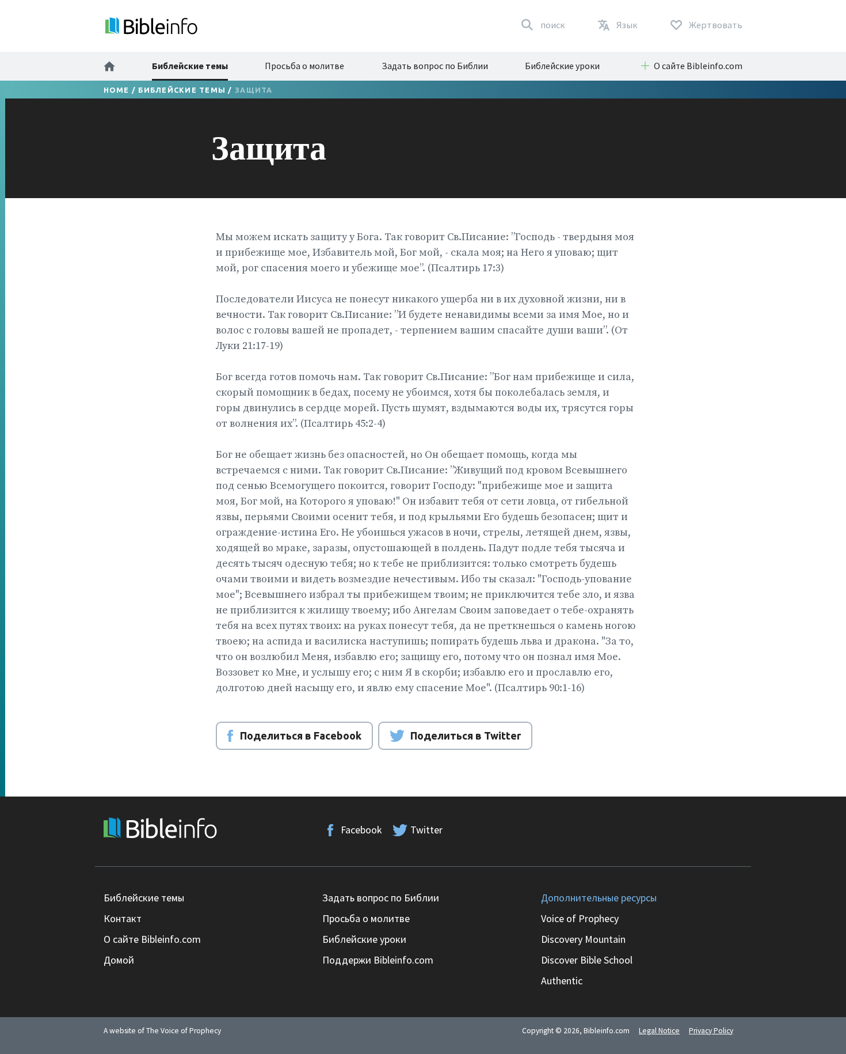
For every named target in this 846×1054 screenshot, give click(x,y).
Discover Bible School (586, 959)
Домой (119, 959)
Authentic (561, 980)
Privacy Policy (711, 1031)
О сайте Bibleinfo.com (152, 939)
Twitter (426, 829)
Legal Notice (659, 1031)
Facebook (361, 829)
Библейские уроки (562, 65)
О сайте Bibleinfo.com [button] (698, 65)
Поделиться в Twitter (465, 735)
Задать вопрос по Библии (435, 65)
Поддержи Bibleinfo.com (377, 959)
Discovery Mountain (583, 939)
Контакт (123, 918)
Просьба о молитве (304, 65)
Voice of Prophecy (580, 918)
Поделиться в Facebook (300, 735)
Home (116, 90)
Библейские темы (190, 65)
